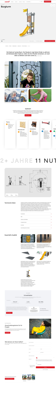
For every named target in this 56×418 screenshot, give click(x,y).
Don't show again (45, 369)
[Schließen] (54, 357)
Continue (45, 367)
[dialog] (28, 209)
